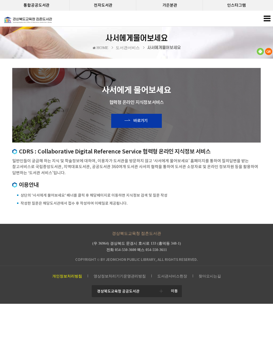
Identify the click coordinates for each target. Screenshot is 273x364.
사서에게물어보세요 (164, 47)
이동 (174, 291)
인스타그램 (236, 5)
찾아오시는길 (210, 276)
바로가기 (140, 120)
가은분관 (169, 5)
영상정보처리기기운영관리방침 (120, 276)
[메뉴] (267, 19)
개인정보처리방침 (67, 276)
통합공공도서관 (36, 5)
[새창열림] (260, 54)
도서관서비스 (128, 48)
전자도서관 (103, 5)
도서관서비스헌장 (172, 276)
